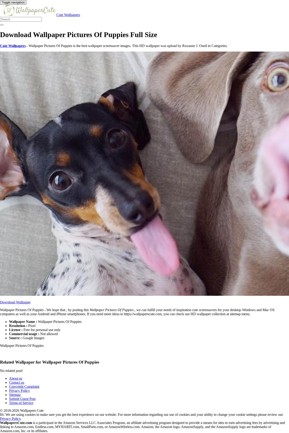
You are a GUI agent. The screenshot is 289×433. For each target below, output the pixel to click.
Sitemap (15, 395)
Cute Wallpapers (68, 15)
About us (15, 378)
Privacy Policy (19, 391)
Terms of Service (21, 403)
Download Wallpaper (15, 302)
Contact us (16, 382)
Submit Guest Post (22, 399)
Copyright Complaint (24, 386)
